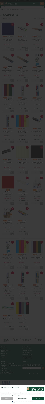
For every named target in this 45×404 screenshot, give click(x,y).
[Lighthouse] (15, 402)
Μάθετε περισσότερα (22, 398)
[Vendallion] (30, 402)
